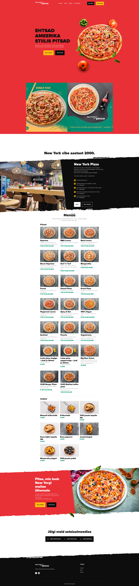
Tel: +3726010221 (80, 185)
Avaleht (61, 3)
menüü (70, 3)
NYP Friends (77, 3)
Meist (81, 570)
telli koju (90, 3)
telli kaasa (100, 3)
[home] (42, 3)
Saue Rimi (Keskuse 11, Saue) (83, 196)
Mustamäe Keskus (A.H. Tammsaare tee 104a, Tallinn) (89, 187)
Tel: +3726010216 (80, 197)
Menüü (81, 572)
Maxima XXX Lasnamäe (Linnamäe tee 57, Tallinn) (88, 191)
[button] (28, 107)
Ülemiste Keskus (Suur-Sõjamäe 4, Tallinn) (86, 183)
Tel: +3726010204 (81, 189)
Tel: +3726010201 (80, 193)
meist (65, 3)
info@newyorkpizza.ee (82, 180)
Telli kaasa (87, 204)
